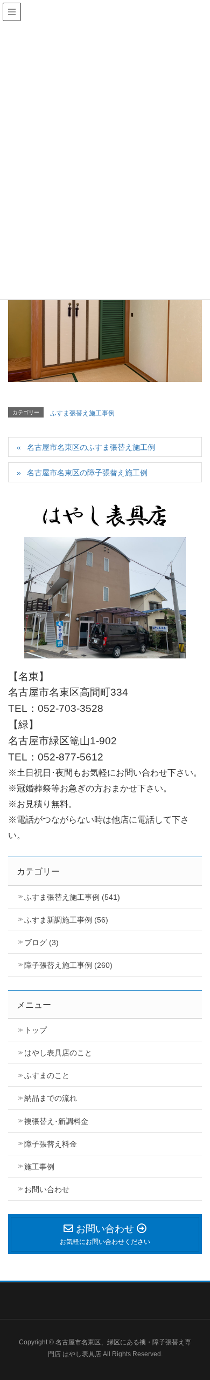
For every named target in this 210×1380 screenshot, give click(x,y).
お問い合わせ (46, 1189)
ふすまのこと (46, 1075)
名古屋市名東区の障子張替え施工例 (87, 472)
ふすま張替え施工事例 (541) (72, 897)
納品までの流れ (50, 1098)
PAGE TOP (205, 1324)
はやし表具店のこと (58, 1052)
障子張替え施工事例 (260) (68, 965)
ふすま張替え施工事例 (82, 413)
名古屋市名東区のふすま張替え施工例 (91, 447)
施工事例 (39, 1166)
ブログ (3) (41, 942)
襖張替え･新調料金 (56, 1121)
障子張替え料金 (50, 1144)
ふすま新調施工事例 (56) (66, 919)
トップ (35, 1030)
